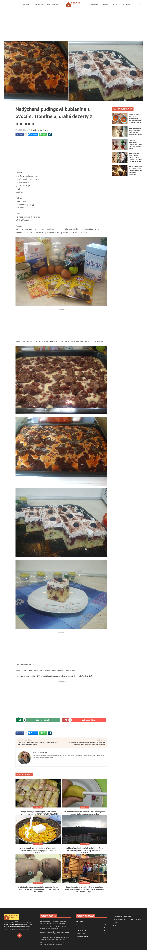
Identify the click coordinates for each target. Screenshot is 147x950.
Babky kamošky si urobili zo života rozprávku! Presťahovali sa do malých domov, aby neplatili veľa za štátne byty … (84, 889)
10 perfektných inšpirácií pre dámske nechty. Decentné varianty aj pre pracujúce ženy (135, 157)
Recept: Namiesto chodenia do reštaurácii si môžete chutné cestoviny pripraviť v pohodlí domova (38, 850)
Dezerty (28, 104)
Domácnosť (84, 807)
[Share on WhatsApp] (43, 134)
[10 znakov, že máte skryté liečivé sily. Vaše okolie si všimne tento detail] (120, 131)
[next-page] (62, 899)
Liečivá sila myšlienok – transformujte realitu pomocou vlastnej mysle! (136, 144)
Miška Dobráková (40, 130)
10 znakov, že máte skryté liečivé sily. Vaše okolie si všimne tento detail (53, 927)
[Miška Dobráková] (24, 757)
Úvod (17, 104)
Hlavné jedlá (38, 807)
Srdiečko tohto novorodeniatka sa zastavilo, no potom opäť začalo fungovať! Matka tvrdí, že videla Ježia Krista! (38, 889)
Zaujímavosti (84, 844)
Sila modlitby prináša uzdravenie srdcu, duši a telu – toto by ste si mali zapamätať (136, 170)
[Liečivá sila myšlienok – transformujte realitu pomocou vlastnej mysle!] (120, 144)
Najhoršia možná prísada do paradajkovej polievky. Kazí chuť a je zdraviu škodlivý (135, 118)
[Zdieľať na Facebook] (20, 134)
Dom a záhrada (84, 883)
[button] (141, 4)
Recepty (22, 104)
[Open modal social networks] (50, 134)
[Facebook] (19, 935)
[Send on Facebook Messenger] (33, 134)
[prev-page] (59, 899)
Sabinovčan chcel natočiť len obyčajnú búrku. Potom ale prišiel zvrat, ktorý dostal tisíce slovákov (84, 850)
